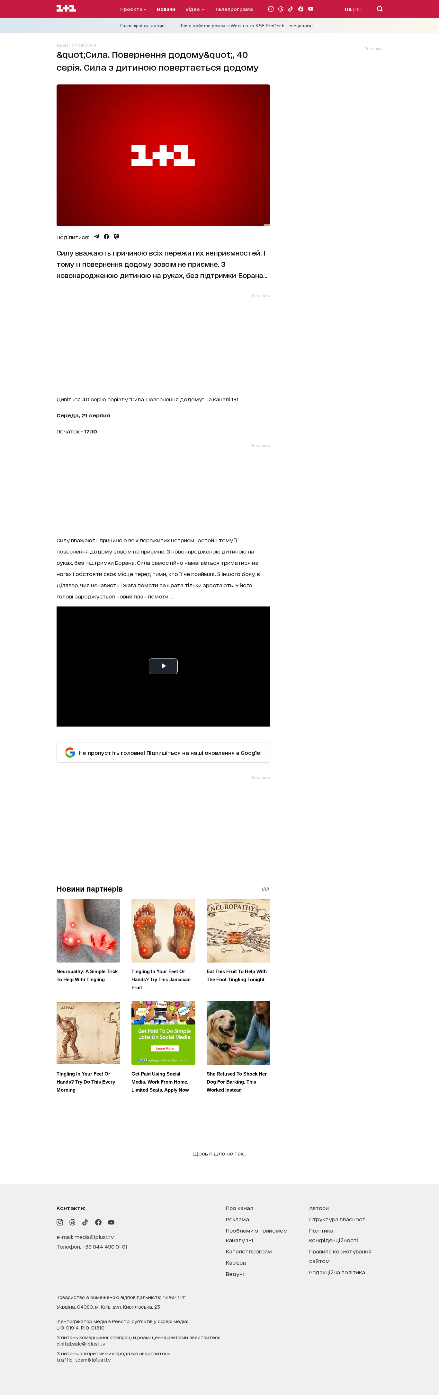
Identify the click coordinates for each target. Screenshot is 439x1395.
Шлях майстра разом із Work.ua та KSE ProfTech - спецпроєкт (246, 25)
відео (193, 9)
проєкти (132, 9)
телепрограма (234, 9)
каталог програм (249, 1251)
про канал (239, 1208)
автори (319, 1208)
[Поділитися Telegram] (96, 236)
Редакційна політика (337, 1272)
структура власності (338, 1219)
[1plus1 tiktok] (85, 1222)
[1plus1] (66, 8)
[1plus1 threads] (72, 1222)
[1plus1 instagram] (60, 1222)
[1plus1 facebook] (98, 1222)
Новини (166, 9)
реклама (237, 1219)
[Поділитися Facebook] (106, 236)
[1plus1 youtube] (111, 1222)
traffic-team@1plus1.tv (84, 1359)
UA (348, 9)
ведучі (235, 1273)
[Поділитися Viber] (116, 237)
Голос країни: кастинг (143, 25)
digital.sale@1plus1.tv (81, 1343)
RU (358, 9)
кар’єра (236, 1262)
